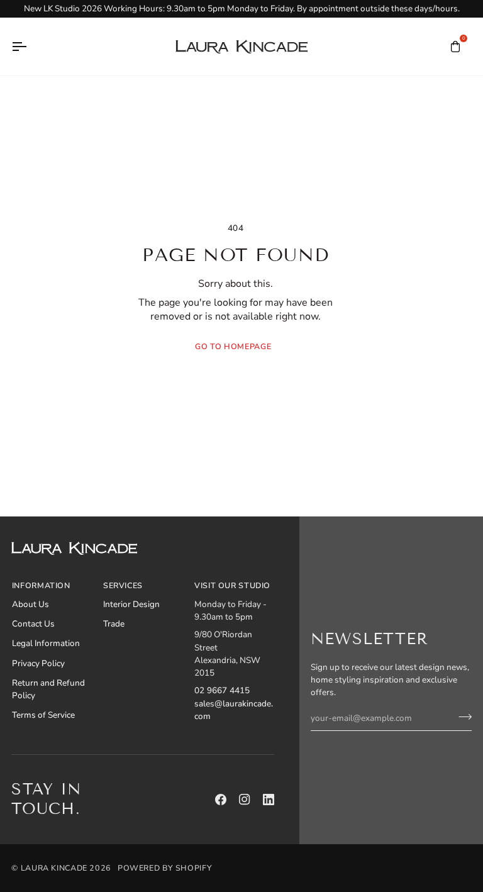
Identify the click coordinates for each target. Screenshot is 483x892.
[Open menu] (30, 46)
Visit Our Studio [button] (232, 585)
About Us (30, 604)
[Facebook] (220, 799)
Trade (114, 624)
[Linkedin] (268, 799)
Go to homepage (233, 346)
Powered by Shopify (165, 867)
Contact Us (33, 624)
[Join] (461, 716)
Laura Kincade (54, 867)
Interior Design (131, 604)
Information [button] (41, 585)
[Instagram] (244, 799)
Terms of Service (43, 715)
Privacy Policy (38, 663)
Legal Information (46, 643)
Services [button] (123, 585)
